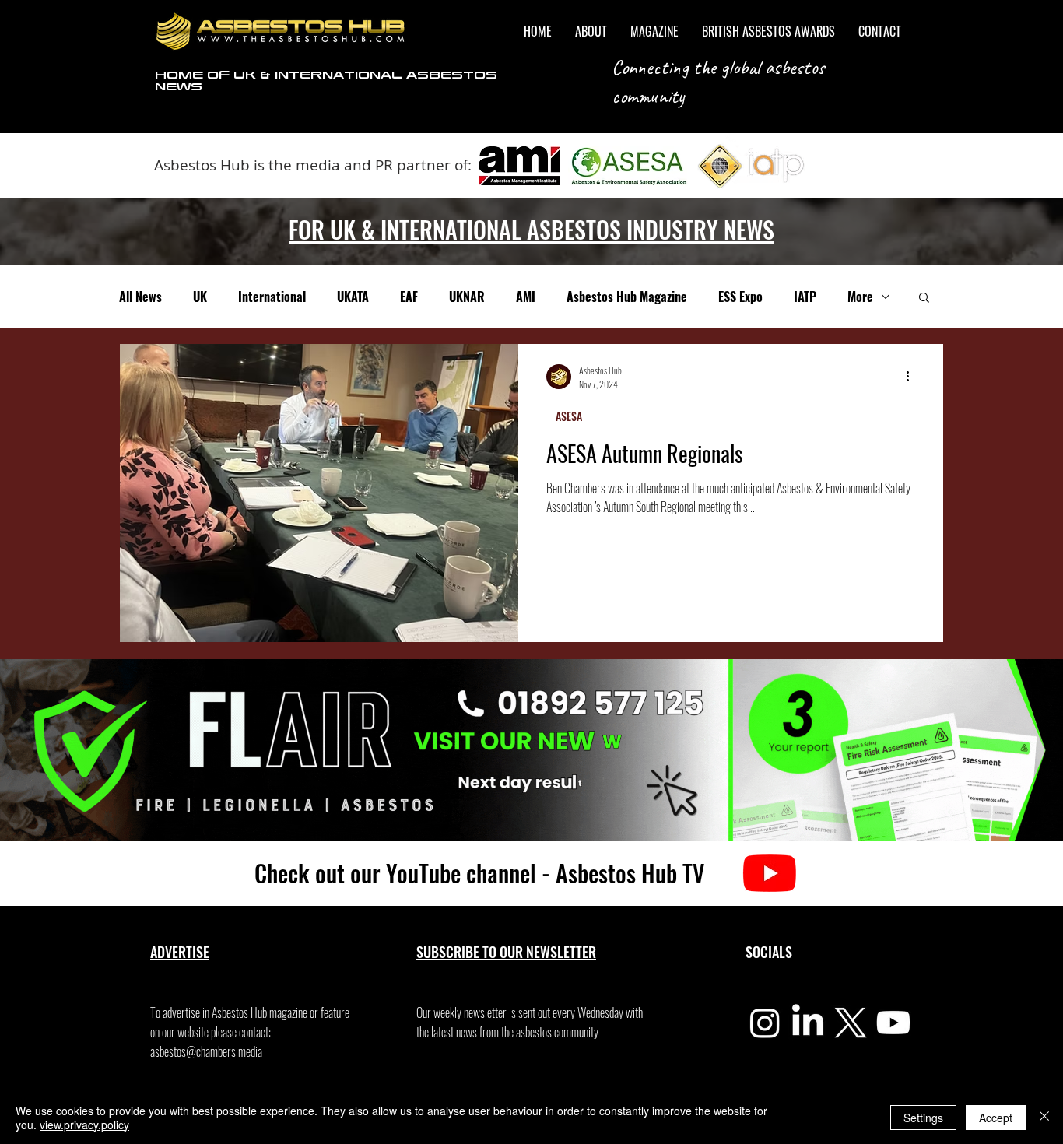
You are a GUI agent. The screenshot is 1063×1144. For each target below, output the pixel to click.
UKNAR (467, 296)
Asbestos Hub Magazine (627, 296)
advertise (181, 1012)
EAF (409, 296)
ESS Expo (740, 296)
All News (140, 296)
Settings (923, 1117)
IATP (805, 296)
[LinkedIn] (807, 1022)
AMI (525, 296)
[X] (850, 1022)
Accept (995, 1117)
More (860, 296)
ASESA (569, 416)
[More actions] (912, 376)
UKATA (353, 296)
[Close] (1044, 1118)
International (272, 296)
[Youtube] (893, 1022)
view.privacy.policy (84, 1124)
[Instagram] (765, 1022)
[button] (924, 298)
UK (200, 296)
